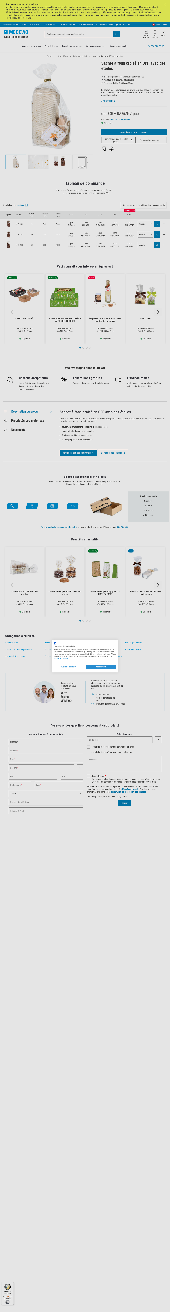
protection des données (61, 659)
